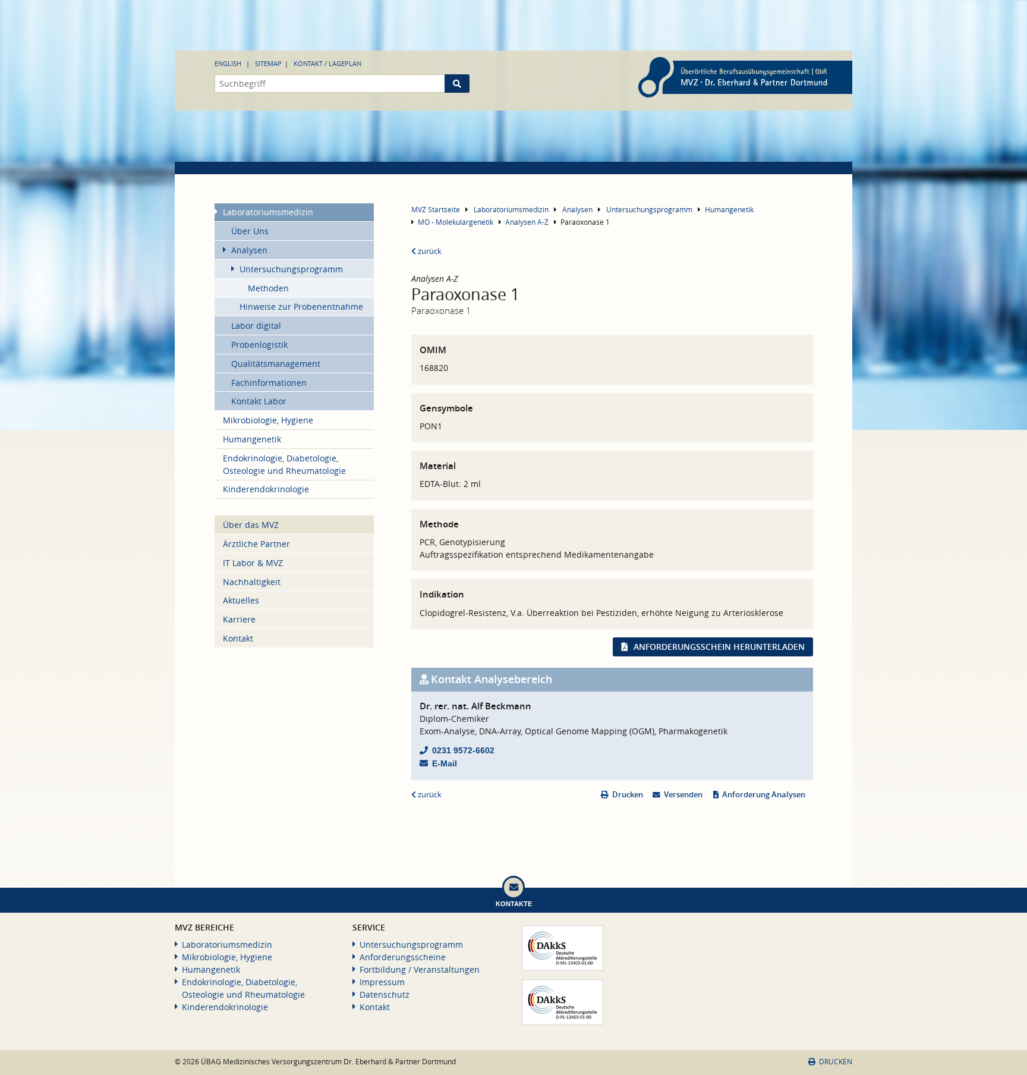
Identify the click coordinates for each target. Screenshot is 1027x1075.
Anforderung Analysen (763, 795)
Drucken (627, 795)
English (228, 63)
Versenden (683, 795)
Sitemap (268, 63)
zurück (429, 251)
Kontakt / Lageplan (327, 63)
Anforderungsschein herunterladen (719, 646)
